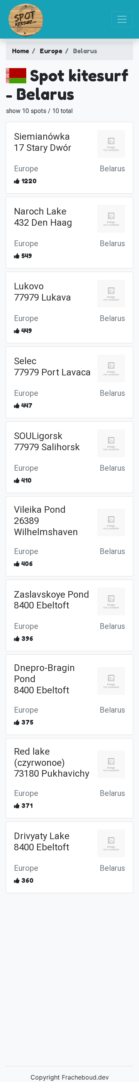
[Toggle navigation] (122, 19)
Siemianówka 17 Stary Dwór (42, 142)
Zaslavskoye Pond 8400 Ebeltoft (51, 600)
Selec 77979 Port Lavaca (52, 367)
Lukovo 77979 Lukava (42, 292)
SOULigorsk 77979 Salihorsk (47, 442)
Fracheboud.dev (85, 1077)
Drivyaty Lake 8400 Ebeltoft (42, 842)
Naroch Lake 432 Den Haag (43, 217)
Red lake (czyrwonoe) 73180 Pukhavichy (51, 762)
